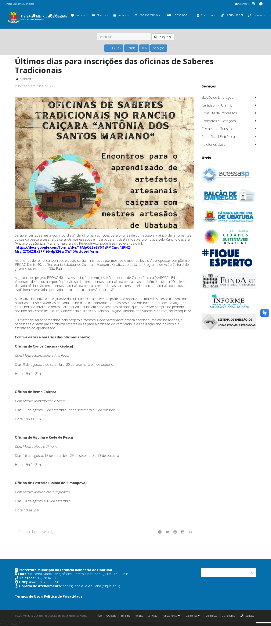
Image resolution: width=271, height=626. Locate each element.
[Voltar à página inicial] (17, 78)
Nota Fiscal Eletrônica (218, 136)
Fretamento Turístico (217, 128)
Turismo (81, 15)
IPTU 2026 (113, 48)
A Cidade (111, 616)
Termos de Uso (27, 596)
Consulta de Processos (219, 113)
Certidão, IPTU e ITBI (218, 105)
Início (99, 616)
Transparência (148, 15)
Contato (259, 15)
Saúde (131, 48)
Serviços (123, 15)
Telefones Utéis (213, 144)
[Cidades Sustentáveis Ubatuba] (229, 237)
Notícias (102, 15)
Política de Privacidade (63, 596)
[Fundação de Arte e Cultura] (229, 280)
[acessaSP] (229, 175)
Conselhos (180, 15)
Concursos (208, 15)
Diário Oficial (234, 15)
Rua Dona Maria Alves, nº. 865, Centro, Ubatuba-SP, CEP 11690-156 (77, 574)
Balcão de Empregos (217, 97)
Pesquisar (164, 37)
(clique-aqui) (111, 586)
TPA (144, 48)
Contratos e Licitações (219, 121)
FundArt (26, 78)
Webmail (242, 3)
